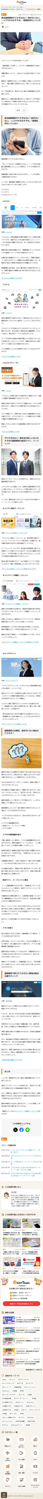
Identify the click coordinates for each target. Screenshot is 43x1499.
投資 (30, 1395)
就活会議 (9, 1001)
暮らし (4, 1139)
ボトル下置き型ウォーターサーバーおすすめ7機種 (26, 1163)
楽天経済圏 (20, 1421)
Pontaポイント (17, 1425)
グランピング (24, 1379)
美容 (34, 1398)
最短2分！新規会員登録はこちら (21, 1304)
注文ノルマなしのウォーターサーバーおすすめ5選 (26, 1157)
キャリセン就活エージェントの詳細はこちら (18, 569)
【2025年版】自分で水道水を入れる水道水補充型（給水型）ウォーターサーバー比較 (26, 1174)
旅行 (22, 1414)
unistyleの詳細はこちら (11, 278)
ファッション (8, 1421)
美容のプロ (19, 1406)
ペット (13, 1379)
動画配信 (19, 1387)
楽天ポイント (31, 1406)
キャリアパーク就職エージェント (17, 604)
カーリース (7, 1387)
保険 (5, 1414)
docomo (31, 1402)
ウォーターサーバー (22, 1398)
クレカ (22, 1395)
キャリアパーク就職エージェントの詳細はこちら (19, 642)
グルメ (6, 1425)
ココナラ (9, 313)
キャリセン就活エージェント (15, 533)
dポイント (20, 1402)
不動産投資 (7, 1398)
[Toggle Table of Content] (23, 110)
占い (5, 1379)
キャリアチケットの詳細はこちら (14, 724)
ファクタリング (9, 1383)
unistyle (9, 232)
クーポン (14, 1414)
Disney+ (7, 1391)
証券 (17, 1410)
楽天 (22, 1391)
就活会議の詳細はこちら (11, 1060)
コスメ (22, 1417)
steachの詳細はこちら (10, 431)
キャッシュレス (31, 1387)
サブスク (30, 1383)
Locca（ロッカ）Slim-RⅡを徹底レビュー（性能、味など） (25, 1151)
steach (8, 390)
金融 (15, 1391)
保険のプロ (7, 1410)
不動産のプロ (8, 1402)
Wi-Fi (25, 1410)
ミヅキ (6, 27)
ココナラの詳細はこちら (11, 356)
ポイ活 (20, 1383)
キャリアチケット (12, 680)
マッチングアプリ (10, 1395)
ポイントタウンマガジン (16, 1496)
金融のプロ (7, 1406)
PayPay (31, 1417)
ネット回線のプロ (10, 1417)
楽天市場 (32, 1421)
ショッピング (35, 1410)
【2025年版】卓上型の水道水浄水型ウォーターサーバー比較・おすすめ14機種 (26, 1168)
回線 (28, 1425)
